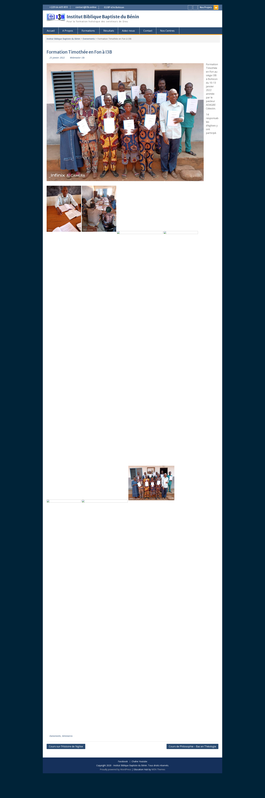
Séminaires (67, 735)
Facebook (123, 762)
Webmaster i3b (77, 57)
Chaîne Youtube (139, 762)
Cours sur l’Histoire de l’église (66, 746)
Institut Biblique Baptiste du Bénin (103, 16)
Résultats (108, 30)
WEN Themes (158, 769)
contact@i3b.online (85, 7)
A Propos (67, 30)
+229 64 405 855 (58, 7)
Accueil (51, 30)
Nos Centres (167, 30)
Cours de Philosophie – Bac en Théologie (192, 746)
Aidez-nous (128, 30)
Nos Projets (206, 7)
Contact (147, 30)
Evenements (89, 38)
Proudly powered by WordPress (115, 769)
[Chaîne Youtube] (195, 7)
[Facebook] (190, 7)
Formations (88, 30)
